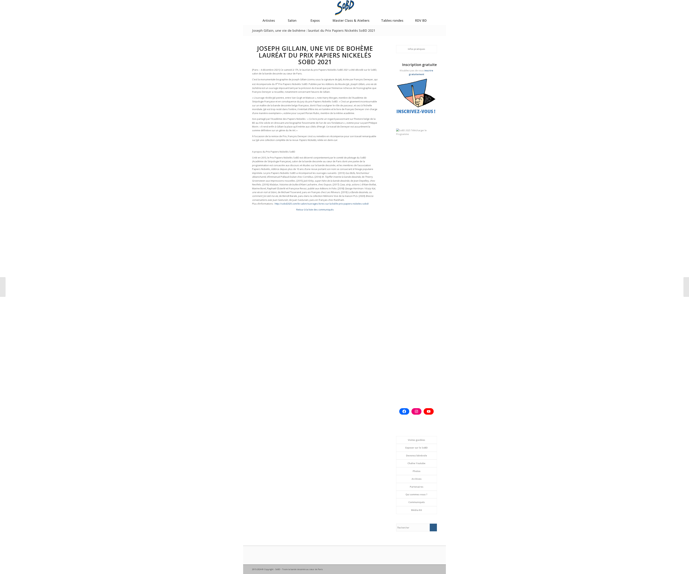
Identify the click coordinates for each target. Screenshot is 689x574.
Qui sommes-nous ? (416, 494)
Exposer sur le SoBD (416, 447)
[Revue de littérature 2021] (686, 287)
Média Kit (416, 510)
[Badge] (416, 98)
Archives (416, 478)
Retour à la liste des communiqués (315, 209)
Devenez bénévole (416, 455)
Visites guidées (416, 440)
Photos (416, 471)
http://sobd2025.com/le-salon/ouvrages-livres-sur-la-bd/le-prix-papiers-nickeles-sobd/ (322, 203)
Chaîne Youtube (416, 463)
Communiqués (416, 502)
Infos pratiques (416, 49)
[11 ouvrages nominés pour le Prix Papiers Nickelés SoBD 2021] (3, 287)
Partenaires (416, 486)
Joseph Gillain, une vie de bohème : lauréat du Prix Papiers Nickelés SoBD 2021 (313, 30)
